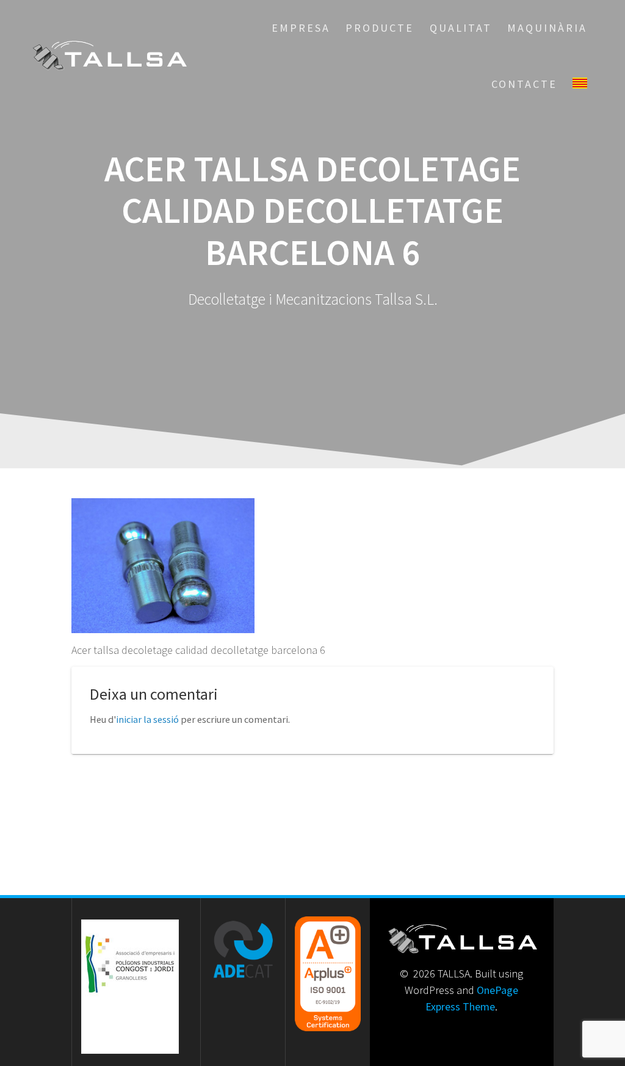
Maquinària (547, 28)
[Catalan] (580, 84)
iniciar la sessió (147, 719)
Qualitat (461, 28)
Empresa (301, 28)
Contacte (524, 84)
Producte (379, 28)
